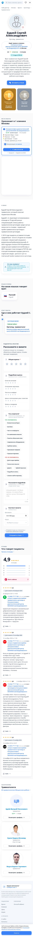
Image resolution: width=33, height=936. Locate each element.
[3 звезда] (16, 364)
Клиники (4, 907)
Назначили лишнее (12, 464)
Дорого (9, 468)
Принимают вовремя (13, 450)
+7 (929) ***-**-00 (13, 596)
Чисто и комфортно (12, 430)
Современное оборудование (15, 442)
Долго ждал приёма (12, 460)
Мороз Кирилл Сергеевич (16, 866)
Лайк (7, 626)
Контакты (4, 922)
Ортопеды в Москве (24, 102)
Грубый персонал (20, 468)
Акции (3, 912)
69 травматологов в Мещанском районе (15, 790)
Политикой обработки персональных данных (15, 928)
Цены (3, 909)
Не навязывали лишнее (14, 434)
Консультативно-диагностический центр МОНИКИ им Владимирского (17, 129)
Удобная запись (11, 446)
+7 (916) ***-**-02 (13, 684)
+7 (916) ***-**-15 (13, 641)
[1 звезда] (7, 364)
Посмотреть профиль (16, 817)
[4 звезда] (21, 364)
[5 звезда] (25, 364)
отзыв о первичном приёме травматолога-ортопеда (17, 599)
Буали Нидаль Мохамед (16, 838)
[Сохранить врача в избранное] (23, 27)
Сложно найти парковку (14, 475)
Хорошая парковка (12, 453)
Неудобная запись (12, 472)
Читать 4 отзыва (7, 552)
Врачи (3, 904)
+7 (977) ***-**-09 (13, 746)
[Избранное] (25, 2)
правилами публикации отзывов (14, 531)
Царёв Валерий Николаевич (16, 809)
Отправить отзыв (15, 535)
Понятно (16, 933)
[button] (16, 141)
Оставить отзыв (18, 83)
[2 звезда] (12, 364)
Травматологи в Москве (8, 102)
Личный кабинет (19, 904)
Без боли (9, 427)
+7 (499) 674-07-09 (17, 149)
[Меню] (30, 2)
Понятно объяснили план (14, 438)
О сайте (3, 919)
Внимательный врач (13, 423)
